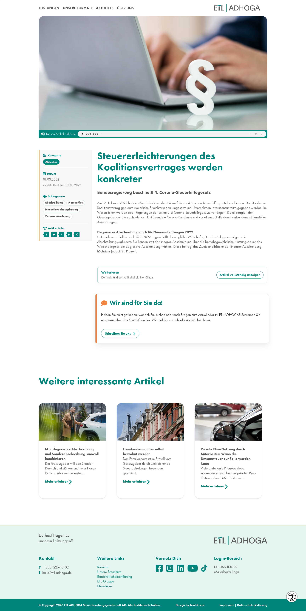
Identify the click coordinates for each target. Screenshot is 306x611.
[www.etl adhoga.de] (237, 8)
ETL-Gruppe (105, 581)
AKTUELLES (105, 8)
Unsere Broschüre (109, 571)
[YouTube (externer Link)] (194, 567)
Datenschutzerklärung (252, 605)
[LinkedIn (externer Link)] (182, 567)
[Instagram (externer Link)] (171, 567)
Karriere (102, 567)
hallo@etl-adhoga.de (57, 572)
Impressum (226, 605)
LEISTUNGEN (49, 8)
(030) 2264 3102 (56, 567)
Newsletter (104, 586)
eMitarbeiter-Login (227, 571)
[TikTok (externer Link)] (206, 567)
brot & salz (197, 605)
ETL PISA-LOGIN (225, 567)
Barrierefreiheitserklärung (114, 576)
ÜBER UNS (125, 8)
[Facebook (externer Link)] (161, 567)
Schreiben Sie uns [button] (118, 333)
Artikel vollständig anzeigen (240, 275)
